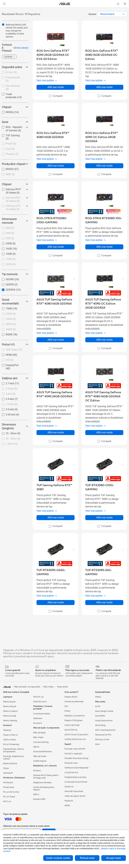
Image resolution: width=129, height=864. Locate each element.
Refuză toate (87, 858)
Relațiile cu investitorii (74, 715)
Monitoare (8, 782)
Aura (97, 744)
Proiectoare (8, 787)
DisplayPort (8, 364)
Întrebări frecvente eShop (76, 758)
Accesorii (37, 723)
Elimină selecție (21, 48)
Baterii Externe (10, 763)
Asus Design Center (104, 711)
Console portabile (41, 713)
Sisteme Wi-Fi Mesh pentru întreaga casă (45, 776)
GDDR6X (7, 288)
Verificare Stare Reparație (76, 768)
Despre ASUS (70, 697)
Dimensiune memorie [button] (9, 220)
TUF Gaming (9, 134)
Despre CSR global (73, 720)
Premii (67, 711)
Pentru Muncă (9, 706)
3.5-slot (6, 408)
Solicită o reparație (73, 753)
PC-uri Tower (9, 796)
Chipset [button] (6, 107)
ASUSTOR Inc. (71, 730)
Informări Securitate (73, 791)
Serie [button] (5, 122)
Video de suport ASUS (74, 796)
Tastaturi (7, 730)
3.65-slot (6, 413)
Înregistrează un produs (75, 777)
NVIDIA (6, 111)
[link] (64, 4)
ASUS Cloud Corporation (76, 734)
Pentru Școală (9, 716)
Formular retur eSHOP (74, 749)
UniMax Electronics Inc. (75, 739)
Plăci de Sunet (39, 756)
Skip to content (3, 9)
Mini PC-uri (38, 697)
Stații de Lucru (40, 701)
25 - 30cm (7, 432)
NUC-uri (7, 801)
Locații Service (71, 772)
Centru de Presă (71, 725)
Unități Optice (39, 761)
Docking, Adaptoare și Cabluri (13, 757)
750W (5, 307)
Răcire (36, 747)
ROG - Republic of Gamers (11, 127)
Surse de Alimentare (42, 751)
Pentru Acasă (9, 701)
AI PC (98, 706)
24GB (5, 242)
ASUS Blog (100, 725)
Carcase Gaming (41, 742)
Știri (66, 706)
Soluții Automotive (103, 720)
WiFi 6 (36, 794)
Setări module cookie (58, 858)
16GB (5, 247)
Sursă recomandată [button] (10, 301)
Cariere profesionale (73, 701)
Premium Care (71, 763)
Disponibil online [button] (12, 67)
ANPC (67, 805)
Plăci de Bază (39, 732)
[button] (4, 3)
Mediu (98, 697)
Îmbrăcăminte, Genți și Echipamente (13, 750)
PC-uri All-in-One (11, 792)
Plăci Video (38, 737)
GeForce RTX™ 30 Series (11, 190)
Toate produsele (11, 93)
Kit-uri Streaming (11, 744)
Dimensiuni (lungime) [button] (9, 426)
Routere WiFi (39, 799)
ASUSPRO (100, 716)
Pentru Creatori (10, 711)
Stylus (6, 768)
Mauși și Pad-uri (10, 735)
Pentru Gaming (10, 720)
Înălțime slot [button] (9, 378)
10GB (5, 253)
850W (5, 333)
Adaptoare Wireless (42, 782)
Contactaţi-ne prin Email (75, 782)
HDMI (5, 354)
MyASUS (68, 801)
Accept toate (113, 858)
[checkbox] (55, 96)
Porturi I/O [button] (8, 344)
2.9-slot (6, 398)
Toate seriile (62, 687)
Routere (37, 770)
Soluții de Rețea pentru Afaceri (43, 788)
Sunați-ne (68, 786)
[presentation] (123, 14)
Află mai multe (56, 87)
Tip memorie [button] (10, 274)
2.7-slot (6, 382)
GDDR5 (6, 283)
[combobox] (112, 14)
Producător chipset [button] (13, 164)
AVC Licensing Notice (105, 730)
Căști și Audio (9, 739)
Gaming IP (8, 773)
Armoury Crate (102, 739)
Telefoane (37, 718)
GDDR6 (6, 278)
